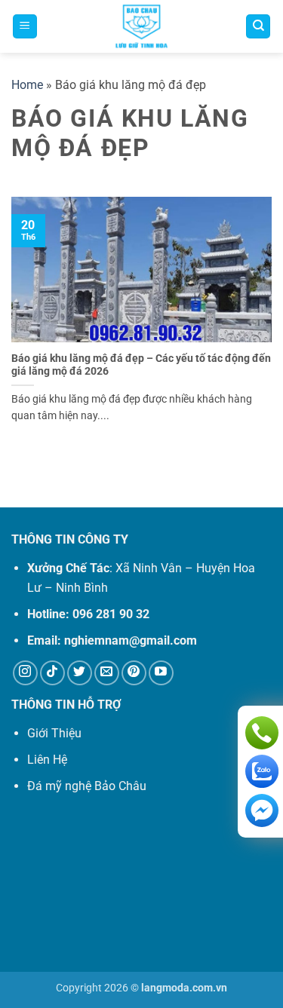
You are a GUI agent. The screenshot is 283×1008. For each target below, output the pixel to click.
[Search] (258, 26)
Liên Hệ (47, 759)
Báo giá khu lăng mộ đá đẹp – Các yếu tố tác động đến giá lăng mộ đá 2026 (141, 365)
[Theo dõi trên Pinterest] (134, 672)
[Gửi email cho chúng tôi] (106, 672)
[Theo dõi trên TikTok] (52, 672)
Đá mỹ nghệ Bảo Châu (86, 786)
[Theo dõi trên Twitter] (79, 672)
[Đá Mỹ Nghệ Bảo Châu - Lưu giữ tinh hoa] (141, 26)
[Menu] (25, 26)
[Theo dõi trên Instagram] (25, 672)
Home (27, 85)
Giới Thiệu (54, 733)
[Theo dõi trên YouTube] (161, 672)
